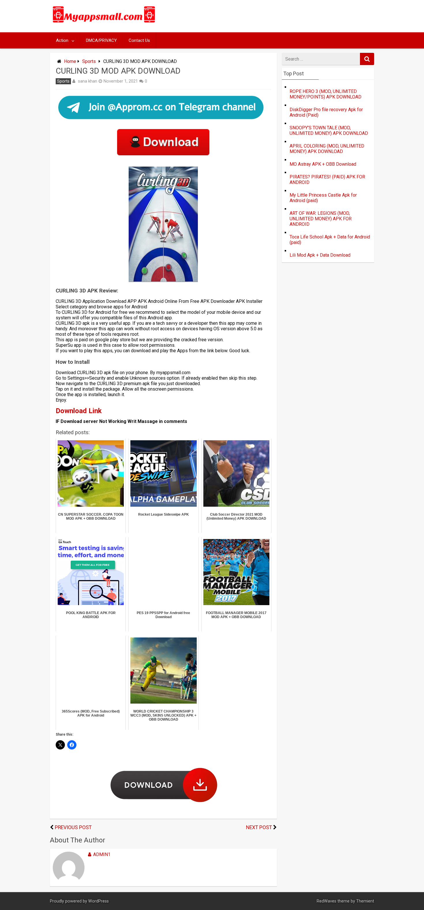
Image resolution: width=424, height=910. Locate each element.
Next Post (259, 827)
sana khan (87, 81)
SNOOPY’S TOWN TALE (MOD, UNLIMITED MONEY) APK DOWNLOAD (329, 130)
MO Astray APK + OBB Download (323, 164)
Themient (365, 901)
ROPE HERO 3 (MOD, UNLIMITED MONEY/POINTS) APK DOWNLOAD (325, 94)
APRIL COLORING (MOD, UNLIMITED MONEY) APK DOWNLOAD (327, 148)
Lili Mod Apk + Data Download (320, 255)
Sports (89, 61)
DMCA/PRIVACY (101, 40)
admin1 (101, 854)
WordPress (98, 901)
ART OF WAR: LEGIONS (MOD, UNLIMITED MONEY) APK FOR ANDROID (321, 218)
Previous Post (73, 827)
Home (70, 61)
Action (62, 40)
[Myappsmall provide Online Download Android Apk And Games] (104, 23)
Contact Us (139, 40)
